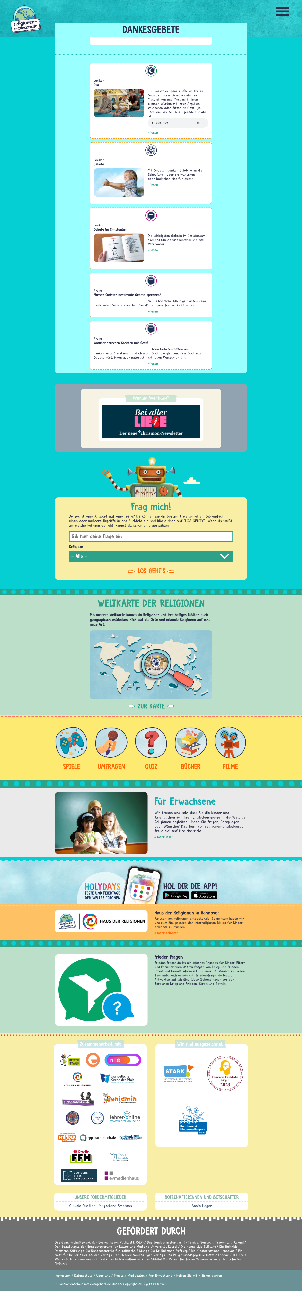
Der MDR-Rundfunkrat (125, 1259)
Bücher (191, 766)
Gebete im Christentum (110, 229)
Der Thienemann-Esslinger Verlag (138, 1255)
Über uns (103, 1275)
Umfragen (111, 766)
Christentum (151, 215)
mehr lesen (165, 837)
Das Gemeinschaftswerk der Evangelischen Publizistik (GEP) (99, 1242)
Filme (230, 766)
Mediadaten (136, 1275)
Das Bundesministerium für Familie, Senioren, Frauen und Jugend (195, 1242)
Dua (96, 85)
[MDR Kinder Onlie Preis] (193, 1120)
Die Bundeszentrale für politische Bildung (116, 1251)
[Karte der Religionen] (151, 664)
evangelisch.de (100, 1284)
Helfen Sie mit (186, 1275)
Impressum (62, 1275)
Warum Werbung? (151, 398)
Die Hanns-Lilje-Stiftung (198, 1246)
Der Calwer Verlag (96, 1255)
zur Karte (151, 706)
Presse (119, 1275)
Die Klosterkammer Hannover (213, 1251)
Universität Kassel (164, 1246)
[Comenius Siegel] (225, 1073)
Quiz (151, 766)
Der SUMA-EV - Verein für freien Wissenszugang (181, 1259)
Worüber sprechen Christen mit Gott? (121, 343)
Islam (151, 71)
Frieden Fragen (168, 957)
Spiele (71, 766)
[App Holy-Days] (151, 882)
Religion (76, 546)
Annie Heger (202, 1205)
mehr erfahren (167, 933)
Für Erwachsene (160, 1275)
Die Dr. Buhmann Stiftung (169, 1251)
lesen (154, 132)
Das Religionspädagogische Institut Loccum (198, 1255)
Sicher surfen (211, 1275)
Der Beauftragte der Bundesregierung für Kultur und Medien (101, 1246)
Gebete (99, 164)
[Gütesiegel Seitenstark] (178, 1073)
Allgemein (151, 150)
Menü (283, 11)
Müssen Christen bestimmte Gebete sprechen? (127, 295)
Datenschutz (83, 1275)
